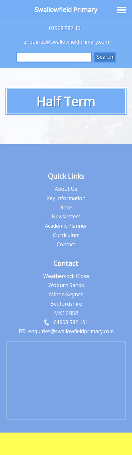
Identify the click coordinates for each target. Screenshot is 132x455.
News (66, 207)
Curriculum (66, 235)
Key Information (66, 198)
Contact (66, 244)
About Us (66, 188)
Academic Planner (66, 225)
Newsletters (66, 216)
